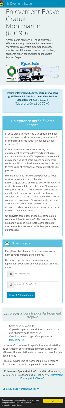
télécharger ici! (17, 340)
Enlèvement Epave (19, 3)
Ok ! (53, 401)
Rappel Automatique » (21, 295)
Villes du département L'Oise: (19, 389)
